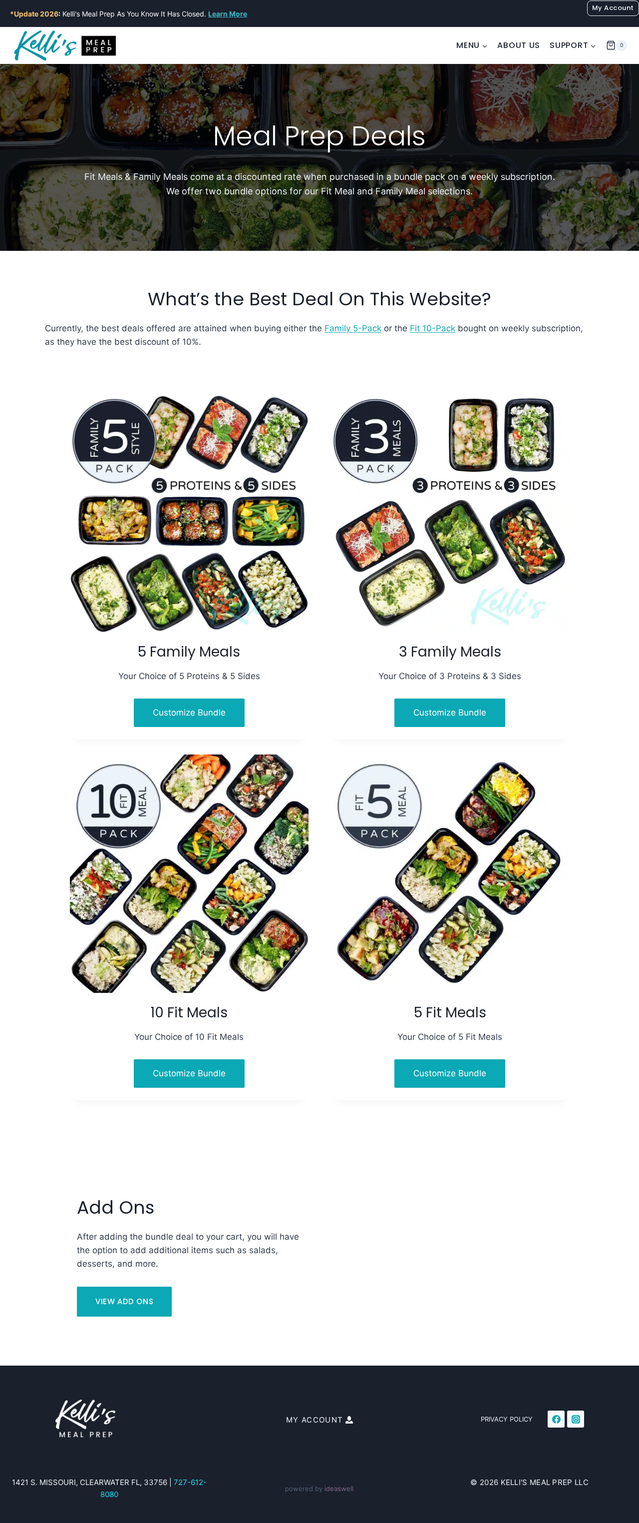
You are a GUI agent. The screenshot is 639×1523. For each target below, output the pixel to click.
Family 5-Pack (352, 328)
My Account (613, 7)
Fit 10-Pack (432, 328)
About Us (518, 45)
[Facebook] (556, 1419)
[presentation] (189, 513)
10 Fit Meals (189, 1012)
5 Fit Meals (450, 1012)
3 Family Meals (450, 652)
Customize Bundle (199, 717)
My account (314, 1420)
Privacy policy (507, 1419)
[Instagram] (575, 1419)
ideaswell (338, 1489)
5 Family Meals (189, 652)
